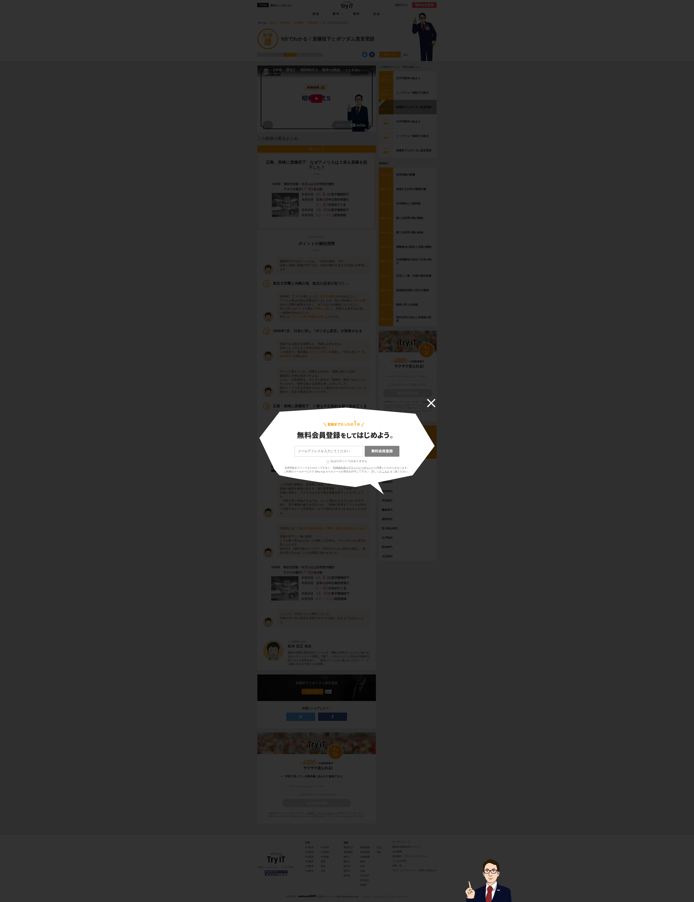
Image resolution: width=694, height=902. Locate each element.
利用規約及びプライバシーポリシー (353, 467)
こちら (386, 471)
